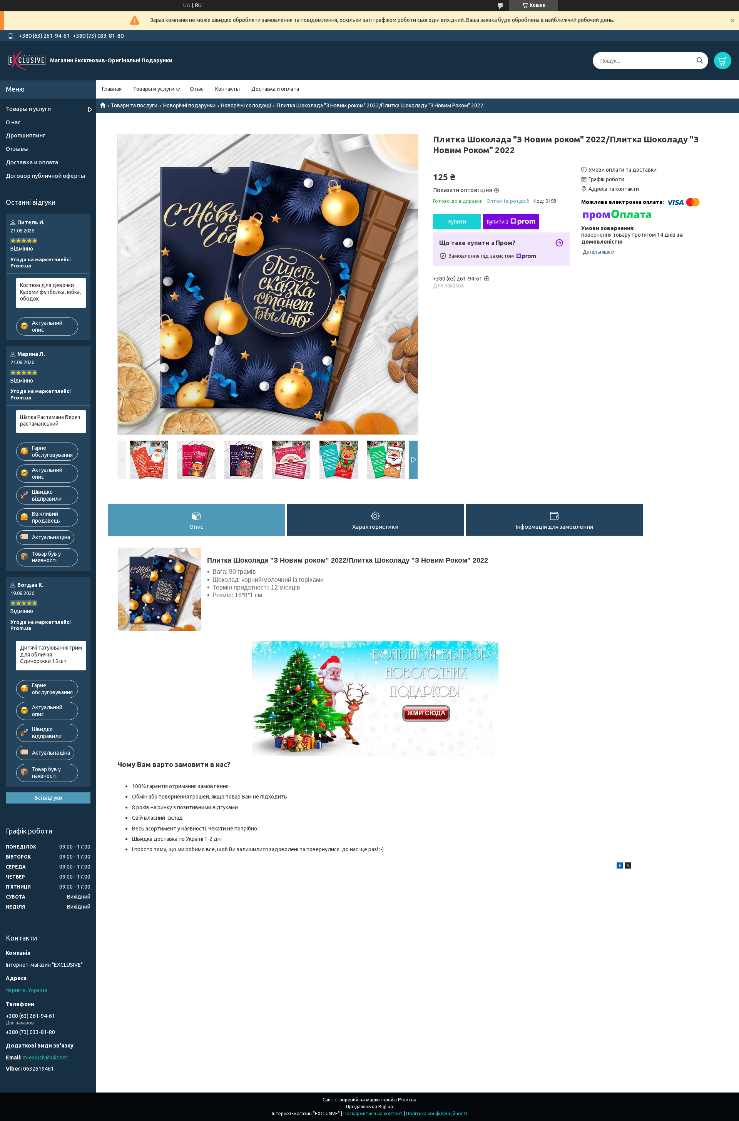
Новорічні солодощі (246, 105)
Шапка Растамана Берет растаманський (50, 420)
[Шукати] (699, 60)
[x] (628, 867)
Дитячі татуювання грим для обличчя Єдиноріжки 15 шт (51, 654)
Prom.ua (407, 1099)
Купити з (497, 222)
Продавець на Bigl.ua (369, 1106)
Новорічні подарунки (189, 105)
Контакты (227, 89)
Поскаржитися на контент (373, 1113)
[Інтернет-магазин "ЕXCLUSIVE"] (27, 60)
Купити (457, 222)
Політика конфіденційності (436, 1113)
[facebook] (620, 867)
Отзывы (17, 148)
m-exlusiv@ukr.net (45, 1057)
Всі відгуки (48, 798)
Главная (112, 89)
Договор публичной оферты (45, 175)
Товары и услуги (153, 89)
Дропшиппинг (25, 135)
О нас (197, 89)
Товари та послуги (134, 105)
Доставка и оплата (275, 89)
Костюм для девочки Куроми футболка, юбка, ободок (50, 292)
